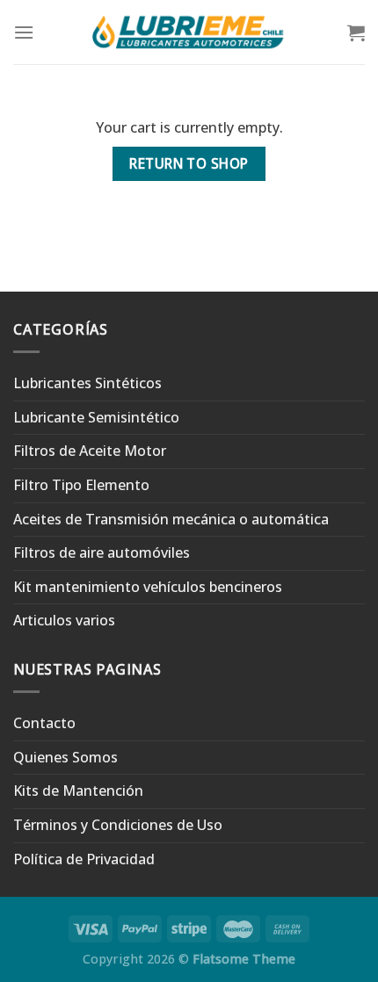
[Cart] (356, 32)
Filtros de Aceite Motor (89, 450)
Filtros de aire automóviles (101, 552)
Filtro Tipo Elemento (81, 485)
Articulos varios (64, 620)
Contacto (44, 723)
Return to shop (189, 163)
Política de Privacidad (84, 859)
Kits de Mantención (78, 790)
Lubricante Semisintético (96, 417)
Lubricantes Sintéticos (87, 383)
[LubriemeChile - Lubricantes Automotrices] (189, 32)
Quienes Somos (65, 757)
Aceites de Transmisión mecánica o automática (171, 519)
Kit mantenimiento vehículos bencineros (147, 586)
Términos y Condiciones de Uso (117, 824)
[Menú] (23, 32)
